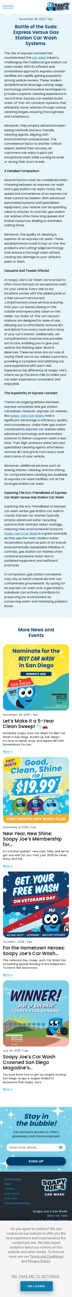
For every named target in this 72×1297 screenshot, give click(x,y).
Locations (11, 1198)
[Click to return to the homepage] (58, 6)
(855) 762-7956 (57, 1216)
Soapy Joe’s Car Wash (27, 416)
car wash (39, 57)
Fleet (8, 1184)
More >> (8, 751)
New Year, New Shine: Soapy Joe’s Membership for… (32, 839)
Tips (50, 19)
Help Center (12, 1193)
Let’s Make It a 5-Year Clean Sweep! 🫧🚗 (28, 724)
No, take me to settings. (36, 1276)
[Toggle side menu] (8, 7)
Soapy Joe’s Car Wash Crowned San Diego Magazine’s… (29, 1062)
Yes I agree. (36, 1286)
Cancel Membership (17, 1203)
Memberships (13, 1179)
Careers (10, 1188)
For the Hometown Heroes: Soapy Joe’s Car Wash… (34, 950)
